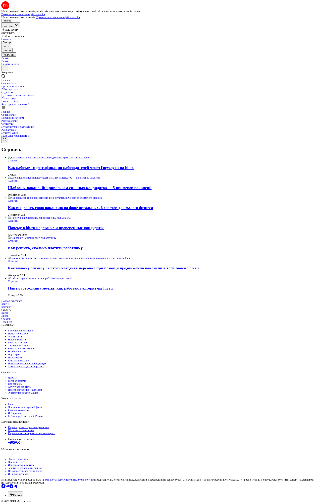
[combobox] (15, 494)
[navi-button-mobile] (4, 68)
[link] (7, 50)
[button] (5, 58)
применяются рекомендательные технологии (67, 479)
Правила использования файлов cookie (58, 17)
